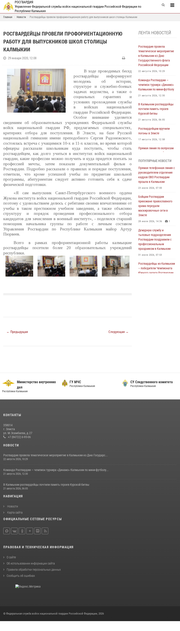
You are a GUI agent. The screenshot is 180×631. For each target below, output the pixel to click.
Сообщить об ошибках (21, 575)
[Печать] (124, 58)
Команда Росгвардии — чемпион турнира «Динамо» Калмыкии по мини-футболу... (56, 470)
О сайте (11, 557)
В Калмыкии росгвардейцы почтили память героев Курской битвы (46, 484)
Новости (12, 506)
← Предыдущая (17, 332)
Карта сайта (15, 512)
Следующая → (118, 332)
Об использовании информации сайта (31, 563)
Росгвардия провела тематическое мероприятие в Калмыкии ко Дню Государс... (55, 455)
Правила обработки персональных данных (34, 569)
